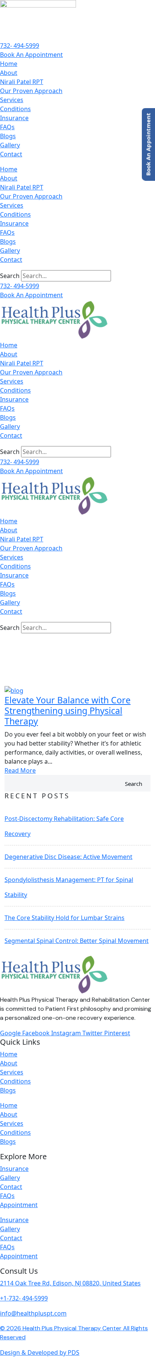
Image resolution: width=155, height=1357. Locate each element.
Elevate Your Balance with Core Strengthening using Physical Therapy (68, 710)
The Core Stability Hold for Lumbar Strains (65, 918)
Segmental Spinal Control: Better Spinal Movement (77, 941)
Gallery (10, 145)
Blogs (8, 136)
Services (11, 100)
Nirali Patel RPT (21, 82)
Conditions (15, 109)
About (8, 73)
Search (10, 276)
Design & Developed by (39, 1352)
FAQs (7, 127)
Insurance (14, 118)
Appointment (19, 1205)
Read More (20, 770)
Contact (11, 154)
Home (8, 64)
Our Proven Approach (31, 91)
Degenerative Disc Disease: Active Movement (68, 857)
